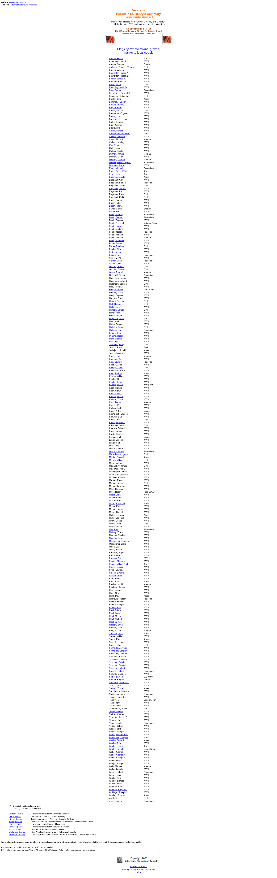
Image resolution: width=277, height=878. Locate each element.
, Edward (116, 457)
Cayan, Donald (116, 131)
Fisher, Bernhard (116, 246)
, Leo (115, 116)
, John (116, 359)
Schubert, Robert (117, 668)
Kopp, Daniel (115, 402)
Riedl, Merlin (115, 616)
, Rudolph (117, 102)
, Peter (115, 84)
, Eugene (118, 737)
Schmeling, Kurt (15, 827)
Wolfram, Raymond (118, 789)
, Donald (116, 310)
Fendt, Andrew (115, 214)
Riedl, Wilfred (115, 622)
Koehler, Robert (116, 396)
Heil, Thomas (115, 304)
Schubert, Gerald (117, 662)
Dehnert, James (116, 154)
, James (116, 330)
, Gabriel (116, 367)
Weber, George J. (117, 755)
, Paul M (116, 272)
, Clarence (117, 561)
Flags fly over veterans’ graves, (138, 49)
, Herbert (116, 711)
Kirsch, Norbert (15, 822)
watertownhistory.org (18, 2)
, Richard (115, 373)
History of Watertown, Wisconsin (23, 5)
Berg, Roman (115, 90)
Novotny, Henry (116, 538)
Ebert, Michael (116, 168)
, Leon (115, 382)
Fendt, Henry (115, 226)
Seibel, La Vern (116, 677)
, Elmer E (117, 573)
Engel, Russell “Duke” (119, 171)
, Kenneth (119, 541)
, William (116, 460)
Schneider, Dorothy (118, 651)
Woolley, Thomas (117, 795)
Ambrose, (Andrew (121, 67)
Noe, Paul (113, 529)
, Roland (116, 58)
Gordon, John (115, 261)
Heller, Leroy (115, 307)
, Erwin (116, 625)
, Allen (116, 318)
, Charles (17, 832)
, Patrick (116, 749)
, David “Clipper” (120, 162)
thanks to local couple (139, 52)
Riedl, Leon (114, 613)
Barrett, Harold (16, 814)
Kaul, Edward (115, 362)
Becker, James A (117, 79)
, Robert (116, 289)
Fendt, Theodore (116, 240)
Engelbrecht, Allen (117, 177)
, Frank (116, 165)
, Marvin (15, 817)
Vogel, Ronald (115, 723)
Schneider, (118, 648)
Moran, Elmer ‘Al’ (117, 503)
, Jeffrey (117, 159)
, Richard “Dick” (119, 133)
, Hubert (117, 422)
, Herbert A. (119, 73)
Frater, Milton (115, 252)
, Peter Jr (116, 206)
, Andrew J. (119, 682)
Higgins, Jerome (15, 819)
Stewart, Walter (116, 688)
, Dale (115, 356)
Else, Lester (114, 174)
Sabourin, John (116, 633)
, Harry (115, 107)
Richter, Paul (115, 607)
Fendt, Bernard (116, 217)
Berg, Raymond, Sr (118, 87)
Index (138, 872)
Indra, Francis (115, 339)
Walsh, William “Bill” (118, 734)
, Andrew (116, 105)
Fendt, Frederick (116, 223)
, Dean (116, 327)
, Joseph (117, 188)
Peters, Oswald (116, 567)
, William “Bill (118, 564)
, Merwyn (117, 136)
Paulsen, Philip (116, 558)
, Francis (116, 301)
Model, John (115, 495)
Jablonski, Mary (116, 344)
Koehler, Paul (115, 393)
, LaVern (116, 746)
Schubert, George (117, 665)
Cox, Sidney (115, 145)
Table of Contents (138, 866)
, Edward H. (119, 93)
